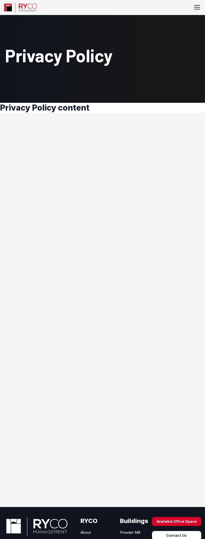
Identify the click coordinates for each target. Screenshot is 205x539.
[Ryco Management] (20, 7)
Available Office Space (176, 521)
